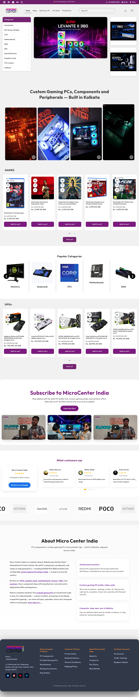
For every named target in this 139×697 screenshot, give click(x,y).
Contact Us (94, 660)
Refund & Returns (72, 658)
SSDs (61, 581)
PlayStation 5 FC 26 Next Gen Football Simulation (123, 203)
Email (126, 2)
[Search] (112, 10)
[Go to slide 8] (73, 56)
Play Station (45, 673)
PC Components (46, 656)
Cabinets (16, 67)
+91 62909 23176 (114, 2)
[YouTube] (17, 2)
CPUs (22, 581)
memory (54, 581)
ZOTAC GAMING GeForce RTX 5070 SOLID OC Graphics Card (69, 337)
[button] (131, 10)
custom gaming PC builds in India (34, 572)
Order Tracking (120, 658)
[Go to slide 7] (71, 56)
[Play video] (24, 427)
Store (134, 2)
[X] (22, 2)
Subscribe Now (70, 408)
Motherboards (16, 39)
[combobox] (97, 10)
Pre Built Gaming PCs (49, 660)
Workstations (45, 664)
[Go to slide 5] (67, 56)
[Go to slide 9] (76, 56)
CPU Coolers (16, 63)
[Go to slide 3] (63, 56)
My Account (119, 654)
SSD (16, 49)
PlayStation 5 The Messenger (14, 213)
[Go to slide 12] (82, 56)
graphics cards (31, 581)
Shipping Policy (71, 666)
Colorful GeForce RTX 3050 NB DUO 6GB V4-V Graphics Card (96, 337)
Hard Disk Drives (16, 53)
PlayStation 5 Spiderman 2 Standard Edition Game (95, 203)
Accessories (16, 25)
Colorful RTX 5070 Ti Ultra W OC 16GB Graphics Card (42, 337)
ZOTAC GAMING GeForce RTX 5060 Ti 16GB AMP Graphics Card (123, 331)
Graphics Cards (16, 58)
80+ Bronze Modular (16, 30)
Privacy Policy (70, 654)
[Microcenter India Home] (15, 654)
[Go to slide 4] (65, 56)
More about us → (35, 602)
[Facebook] (9, 2)
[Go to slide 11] (80, 56)
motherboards (44, 581)
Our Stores (93, 664)
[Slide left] (64, 233)
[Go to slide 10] (78, 56)
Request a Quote (121, 662)
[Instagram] (4, 2)
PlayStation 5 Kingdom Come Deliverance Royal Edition (69, 203)
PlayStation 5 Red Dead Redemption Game (39, 203)
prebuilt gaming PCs (44, 593)
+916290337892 (11, 659)
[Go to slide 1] (58, 56)
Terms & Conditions (73, 662)
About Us (93, 656)
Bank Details (94, 669)
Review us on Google (19, 485)
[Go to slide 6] (69, 56)
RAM (16, 44)
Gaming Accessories (48, 669)
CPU (16, 34)
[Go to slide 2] (60, 56)
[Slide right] (74, 233)
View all (69, 239)
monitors (13, 584)
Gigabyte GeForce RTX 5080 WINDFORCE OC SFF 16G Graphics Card (14, 338)
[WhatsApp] (13, 2)
